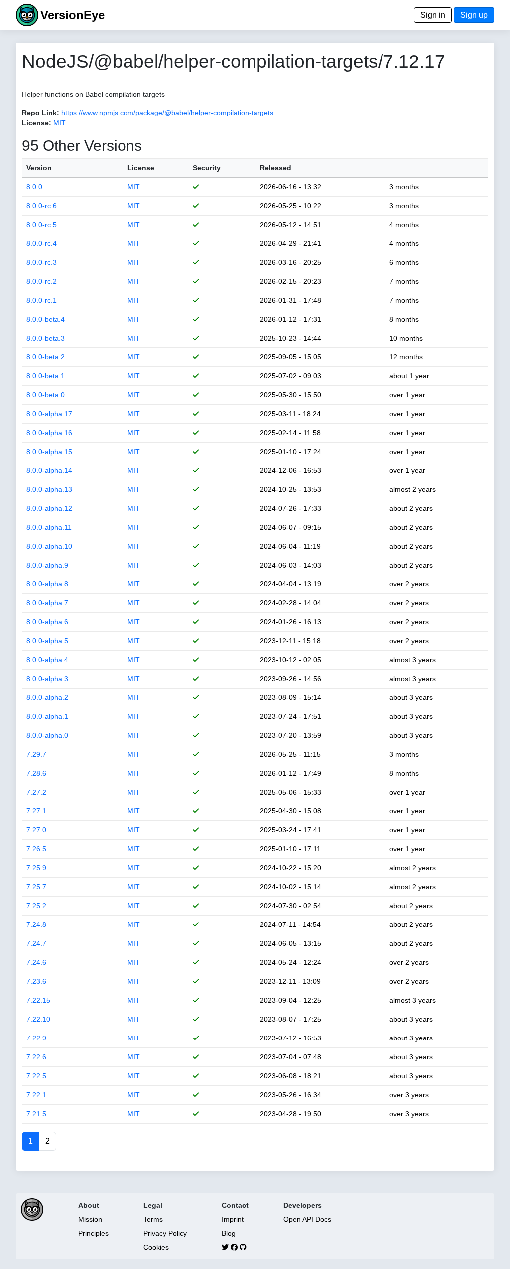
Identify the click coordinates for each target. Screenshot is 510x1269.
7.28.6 (36, 773)
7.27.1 (36, 811)
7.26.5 (36, 849)
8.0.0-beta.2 (45, 357)
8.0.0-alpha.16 (49, 433)
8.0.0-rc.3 (41, 262)
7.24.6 (36, 962)
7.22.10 (38, 1019)
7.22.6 (36, 1057)
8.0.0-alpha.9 (47, 565)
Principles (93, 1233)
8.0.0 (34, 187)
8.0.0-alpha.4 (47, 660)
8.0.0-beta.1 (45, 376)
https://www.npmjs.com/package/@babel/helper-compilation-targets (167, 112)
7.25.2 (36, 906)
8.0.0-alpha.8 (47, 584)
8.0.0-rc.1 (41, 300)
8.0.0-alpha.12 (49, 508)
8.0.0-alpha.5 (47, 641)
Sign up (474, 15)
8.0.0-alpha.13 (49, 489)
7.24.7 (36, 943)
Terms (153, 1219)
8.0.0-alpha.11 (49, 527)
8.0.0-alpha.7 (47, 603)
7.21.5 (36, 1114)
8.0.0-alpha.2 (47, 697)
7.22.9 (36, 1038)
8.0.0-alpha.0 (47, 735)
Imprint (233, 1219)
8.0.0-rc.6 (41, 206)
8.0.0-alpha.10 (49, 546)
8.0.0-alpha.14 (49, 470)
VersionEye (72, 15)
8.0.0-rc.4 (41, 243)
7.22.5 (36, 1076)
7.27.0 (36, 830)
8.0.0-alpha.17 (49, 414)
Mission (90, 1219)
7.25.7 (36, 887)
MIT (59, 123)
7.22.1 (36, 1095)
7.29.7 (36, 754)
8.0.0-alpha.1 (47, 716)
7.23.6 (36, 981)
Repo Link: (40, 112)
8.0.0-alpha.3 (47, 679)
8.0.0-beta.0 (45, 395)
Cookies (156, 1247)
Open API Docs (307, 1219)
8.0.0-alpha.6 (47, 622)
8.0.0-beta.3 (45, 338)
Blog (229, 1233)
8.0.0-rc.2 (41, 281)
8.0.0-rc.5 (41, 225)
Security (207, 168)
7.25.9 (36, 868)
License (141, 168)
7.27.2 (36, 792)
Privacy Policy (165, 1233)
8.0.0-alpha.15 (49, 452)
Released (275, 168)
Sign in (432, 15)
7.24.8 (36, 924)
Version (39, 168)
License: (36, 123)
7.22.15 (38, 1000)
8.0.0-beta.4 (45, 319)
